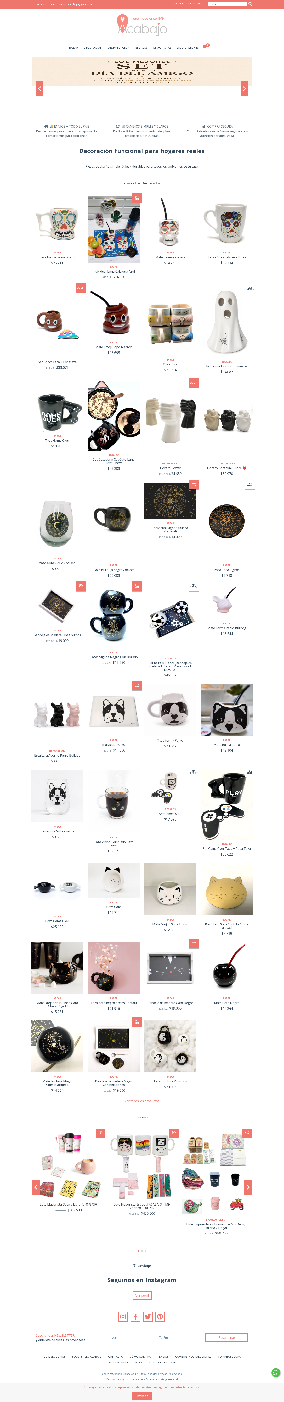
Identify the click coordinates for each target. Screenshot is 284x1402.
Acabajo (144, 1265)
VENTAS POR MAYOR (162, 1362)
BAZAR (73, 47)
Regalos (226, 362)
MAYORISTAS (162, 47)
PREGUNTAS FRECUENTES (125, 1362)
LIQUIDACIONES (188, 47)
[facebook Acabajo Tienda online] (135, 1317)
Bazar (57, 252)
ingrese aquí (170, 1379)
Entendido (142, 1396)
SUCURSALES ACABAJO (87, 1356)
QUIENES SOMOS (54, 1356)
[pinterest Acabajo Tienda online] (160, 1317)
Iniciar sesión (195, 3)
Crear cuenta (179, 3)
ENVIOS (164, 1356)
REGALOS (141, 47)
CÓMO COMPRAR (141, 1356)
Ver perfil (142, 1295)
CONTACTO (115, 1356)
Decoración (170, 463)
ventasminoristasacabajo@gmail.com (71, 4)
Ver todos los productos (142, 1101)
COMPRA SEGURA (229, 1356)
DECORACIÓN (92, 47)
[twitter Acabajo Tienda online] (148, 1317)
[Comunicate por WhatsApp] (275, 1372)
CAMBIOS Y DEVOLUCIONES (193, 1356)
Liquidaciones (215, 1219)
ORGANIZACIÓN (118, 47)
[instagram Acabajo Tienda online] (123, 1317)
